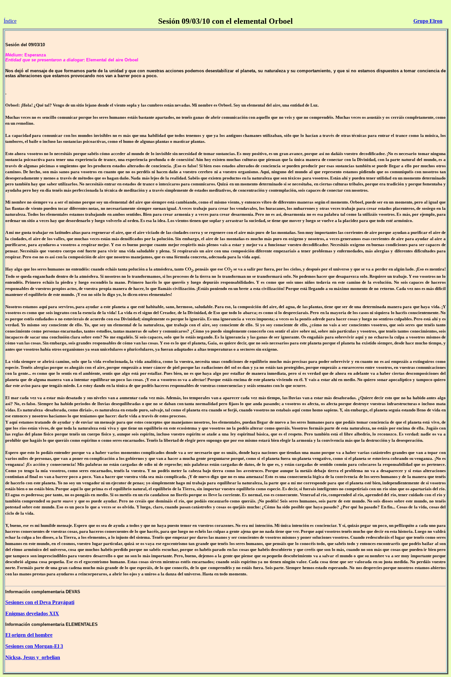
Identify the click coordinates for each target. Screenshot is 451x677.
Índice (10, 21)
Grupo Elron (427, 21)
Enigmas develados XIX (32, 613)
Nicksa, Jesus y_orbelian (32, 657)
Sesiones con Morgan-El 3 (34, 646)
